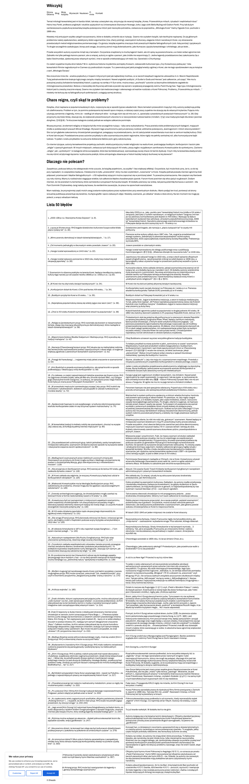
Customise (17, 773)
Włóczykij (54, 5)
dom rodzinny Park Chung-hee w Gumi (151, 638)
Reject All (34, 773)
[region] (33, 765)
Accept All (51, 773)
